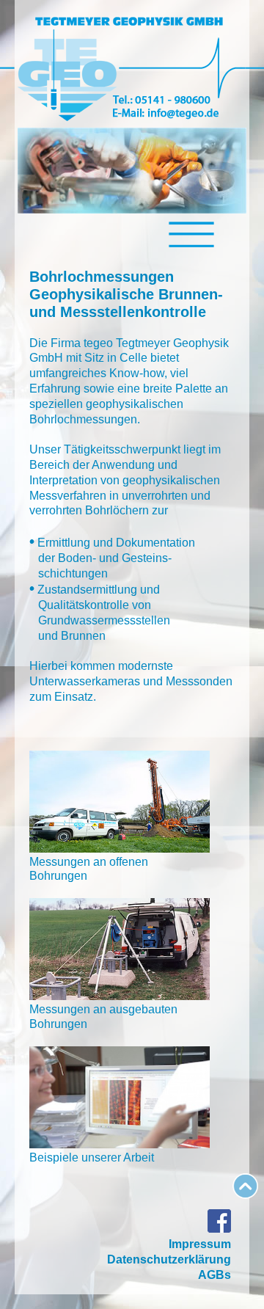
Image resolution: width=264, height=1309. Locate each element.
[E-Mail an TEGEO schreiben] (161, 115)
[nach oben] (245, 1195)
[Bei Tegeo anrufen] (161, 100)
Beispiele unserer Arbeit (91, 1157)
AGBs (214, 1275)
